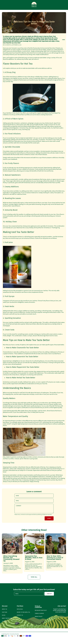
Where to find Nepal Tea (23, 612)
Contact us (20, 615)
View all (34, 577)
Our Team (4, 612)
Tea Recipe (4, 621)
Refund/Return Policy (41, 610)
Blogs (3, 615)
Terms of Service (39, 613)
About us (4, 609)
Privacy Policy (38, 616)
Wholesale (20, 609)
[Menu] (3, 5)
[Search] (61, 5)
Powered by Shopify (14, 634)
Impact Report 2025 (7, 618)
